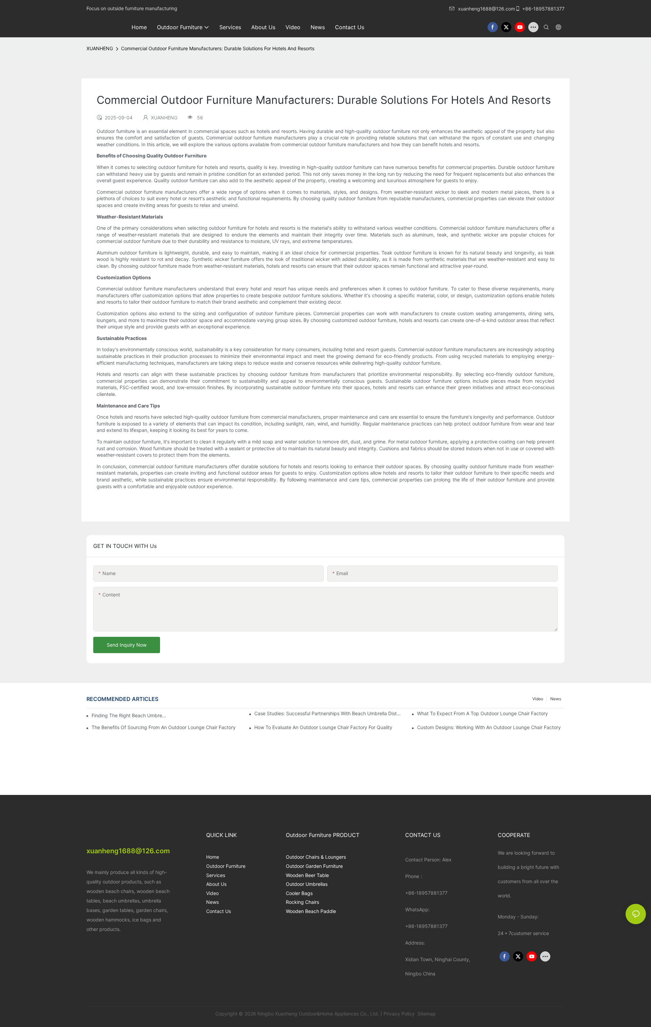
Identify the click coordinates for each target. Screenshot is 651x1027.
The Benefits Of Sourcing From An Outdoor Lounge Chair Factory (164, 727)
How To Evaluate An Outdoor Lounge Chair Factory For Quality (323, 727)
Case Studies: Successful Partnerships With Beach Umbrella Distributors (328, 713)
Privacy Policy (399, 1013)
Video (537, 698)
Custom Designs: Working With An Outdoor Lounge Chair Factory (489, 727)
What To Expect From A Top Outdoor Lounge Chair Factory (482, 713)
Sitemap (426, 1013)
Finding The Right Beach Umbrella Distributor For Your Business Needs (129, 715)
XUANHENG (99, 48)
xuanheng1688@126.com (486, 9)
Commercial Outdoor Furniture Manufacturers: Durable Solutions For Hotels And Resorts (217, 48)
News (555, 698)
